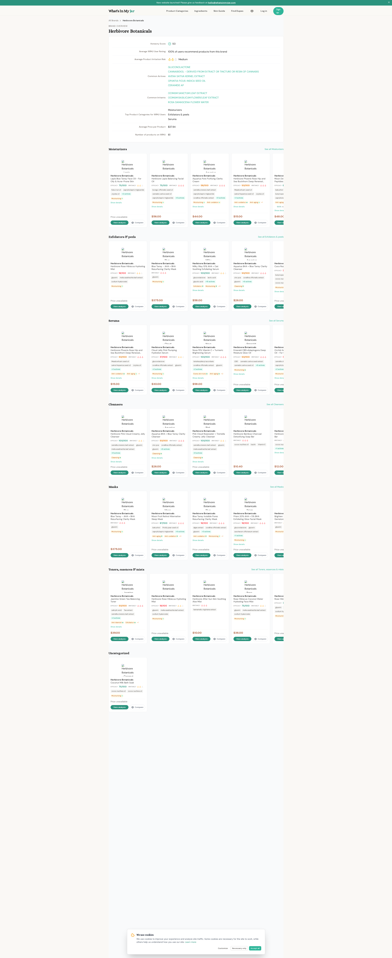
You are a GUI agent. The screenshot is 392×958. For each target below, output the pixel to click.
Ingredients (200, 11)
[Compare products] (252, 11)
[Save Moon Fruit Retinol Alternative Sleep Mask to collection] (183, 495)
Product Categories (177, 11)
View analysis (119, 222)
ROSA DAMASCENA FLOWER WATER (188, 102)
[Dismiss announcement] (389, 2)
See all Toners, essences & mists (267, 569)
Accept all (255, 948)
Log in (264, 11)
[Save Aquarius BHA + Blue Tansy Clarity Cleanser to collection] (265, 245)
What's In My (121, 11)
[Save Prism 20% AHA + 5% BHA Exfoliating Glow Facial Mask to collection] (265, 495)
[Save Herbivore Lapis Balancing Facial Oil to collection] (183, 157)
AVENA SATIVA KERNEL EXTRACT (186, 76)
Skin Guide (219, 11)
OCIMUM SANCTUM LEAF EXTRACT (187, 93)
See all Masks (277, 486)
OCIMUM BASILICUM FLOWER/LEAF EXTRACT (193, 97)
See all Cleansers (275, 404)
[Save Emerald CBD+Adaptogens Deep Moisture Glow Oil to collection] (265, 328)
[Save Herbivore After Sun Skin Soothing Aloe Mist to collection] (224, 577)
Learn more (190, 942)
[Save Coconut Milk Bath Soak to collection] (142, 661)
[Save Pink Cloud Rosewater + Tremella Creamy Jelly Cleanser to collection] (224, 412)
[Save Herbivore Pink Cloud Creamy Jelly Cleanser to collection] (142, 412)
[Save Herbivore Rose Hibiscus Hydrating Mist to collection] (142, 245)
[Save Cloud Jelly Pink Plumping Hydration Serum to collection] (183, 328)
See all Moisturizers (274, 149)
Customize (223, 948)
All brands (113, 20)
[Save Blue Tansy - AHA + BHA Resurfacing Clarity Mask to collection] (183, 245)
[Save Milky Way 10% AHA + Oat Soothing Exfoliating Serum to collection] (224, 245)
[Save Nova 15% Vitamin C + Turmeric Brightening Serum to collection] (224, 328)
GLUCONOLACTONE (179, 67)
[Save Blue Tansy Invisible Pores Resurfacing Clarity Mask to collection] (224, 495)
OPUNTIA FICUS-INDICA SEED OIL (187, 80)
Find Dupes (237, 11)
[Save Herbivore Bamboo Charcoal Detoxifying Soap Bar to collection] (265, 412)
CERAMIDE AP (176, 85)
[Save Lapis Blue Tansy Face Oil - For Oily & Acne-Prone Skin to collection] (142, 157)
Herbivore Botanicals (133, 20)
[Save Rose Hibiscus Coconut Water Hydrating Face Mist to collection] (265, 577)
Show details (116, 202)
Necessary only (239, 948)
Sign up (278, 11)
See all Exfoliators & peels (271, 236)
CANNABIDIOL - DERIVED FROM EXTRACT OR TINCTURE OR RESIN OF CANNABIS (213, 71)
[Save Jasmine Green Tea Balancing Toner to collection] (142, 577)
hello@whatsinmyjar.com (222, 2)
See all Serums (276, 320)
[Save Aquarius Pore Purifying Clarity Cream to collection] (224, 157)
